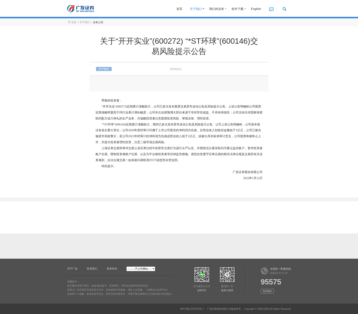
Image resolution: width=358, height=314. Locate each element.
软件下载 (238, 8)
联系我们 (92, 268)
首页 (179, 8)
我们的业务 (216, 8)
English (256, 8)
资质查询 (112, 268)
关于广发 (72, 268)
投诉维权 (267, 291)
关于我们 (196, 8)
